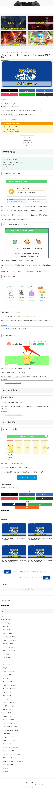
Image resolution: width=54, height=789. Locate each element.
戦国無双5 (5, 668)
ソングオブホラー (7, 664)
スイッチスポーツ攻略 (8, 751)
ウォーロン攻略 (7, 709)
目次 (25, 137)
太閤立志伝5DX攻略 (8, 764)
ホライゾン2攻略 (7, 674)
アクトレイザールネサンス (10, 737)
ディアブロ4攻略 (7, 692)
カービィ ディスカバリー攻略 (10, 747)
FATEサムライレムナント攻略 (11, 730)
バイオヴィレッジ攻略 (8, 671)
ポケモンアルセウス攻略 (9, 740)
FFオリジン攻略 (7, 630)
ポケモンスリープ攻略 (6, 484)
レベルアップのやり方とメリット (14, 415)
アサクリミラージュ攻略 (9, 685)
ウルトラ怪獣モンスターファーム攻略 (13, 761)
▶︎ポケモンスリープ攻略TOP (9, 119)
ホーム (14, 784)
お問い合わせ (4, 771)
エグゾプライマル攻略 (8, 702)
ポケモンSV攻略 (7, 744)
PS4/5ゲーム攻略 (5, 623)
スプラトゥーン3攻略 (8, 719)
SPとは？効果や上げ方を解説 (13, 383)
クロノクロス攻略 (7, 681)
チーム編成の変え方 (27, 145)
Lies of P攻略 (6, 699)
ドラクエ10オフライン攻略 (10, 726)
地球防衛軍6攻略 (7, 633)
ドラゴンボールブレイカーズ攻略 (11, 754)
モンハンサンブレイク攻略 (10, 723)
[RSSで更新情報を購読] (27, 507)
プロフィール (4, 768)
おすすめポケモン (27, 140)
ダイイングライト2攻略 (9, 650)
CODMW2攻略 (6, 654)
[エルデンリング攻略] (13, 23)
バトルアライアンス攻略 (9, 636)
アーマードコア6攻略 (8, 647)
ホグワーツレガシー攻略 (9, 688)
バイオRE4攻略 (7, 695)
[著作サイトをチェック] (14, 504)
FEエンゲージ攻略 (7, 757)
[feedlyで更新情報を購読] (40, 504)
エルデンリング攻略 (8, 643)
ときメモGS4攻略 (7, 733)
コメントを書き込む (27, 589)
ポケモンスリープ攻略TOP (27, 477)
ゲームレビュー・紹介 (7, 619)
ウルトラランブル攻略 (8, 706)
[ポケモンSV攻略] (40, 38)
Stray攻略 (5, 678)
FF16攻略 (5, 626)
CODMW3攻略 (6, 657)
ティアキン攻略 (7, 716)
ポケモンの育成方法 (27, 142)
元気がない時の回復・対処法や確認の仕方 (16, 329)
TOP (2, 616)
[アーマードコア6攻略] (13, 38)
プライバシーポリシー (40, 784)
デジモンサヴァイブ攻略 (9, 640)
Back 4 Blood (6, 661)
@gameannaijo (16, 106)
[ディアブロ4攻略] (40, 23)
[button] (44, 94)
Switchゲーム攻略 (6, 713)
